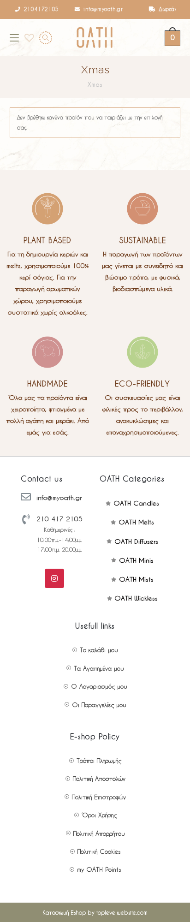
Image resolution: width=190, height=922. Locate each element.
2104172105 (37, 9)
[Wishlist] (26, 37)
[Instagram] (54, 578)
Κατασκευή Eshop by (95, 912)
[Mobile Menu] (14, 37)
